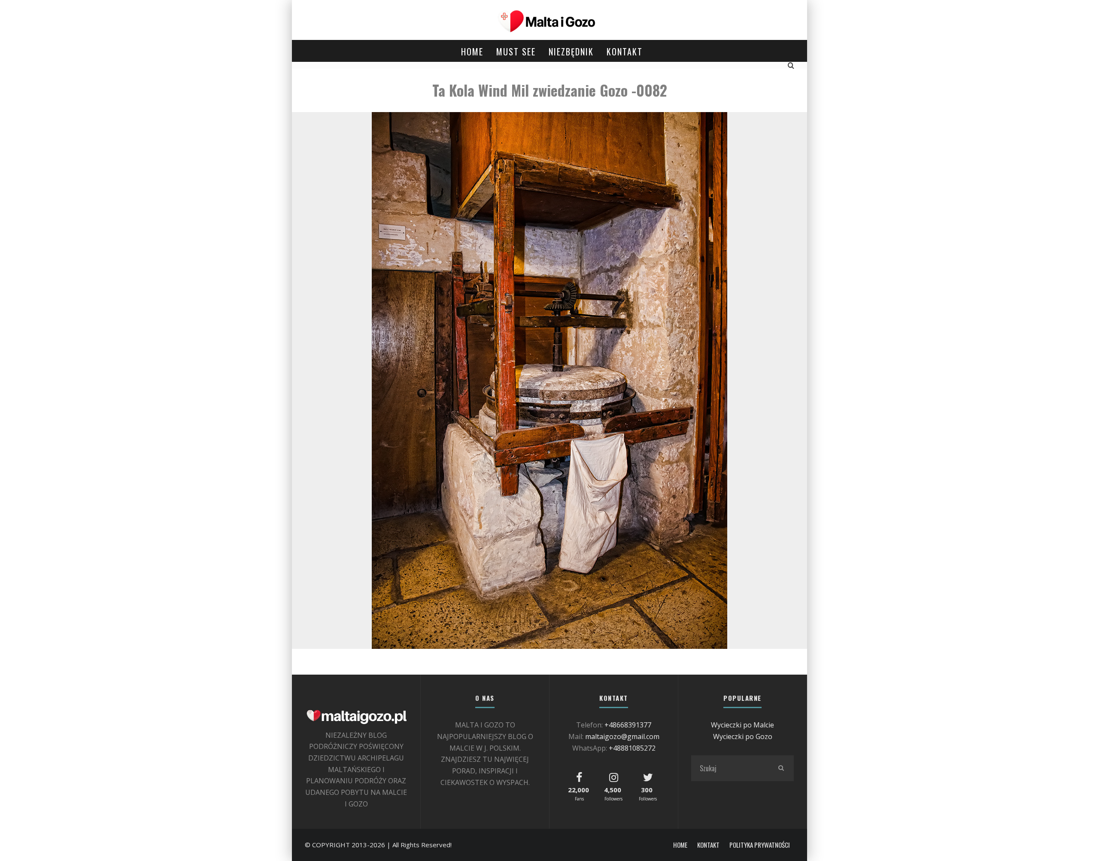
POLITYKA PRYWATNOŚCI (759, 845)
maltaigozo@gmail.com (622, 736)
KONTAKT (625, 51)
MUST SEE (516, 51)
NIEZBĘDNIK (571, 51)
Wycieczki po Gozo (742, 736)
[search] (781, 768)
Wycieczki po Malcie (742, 725)
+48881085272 (632, 748)
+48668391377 (627, 725)
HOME (472, 51)
